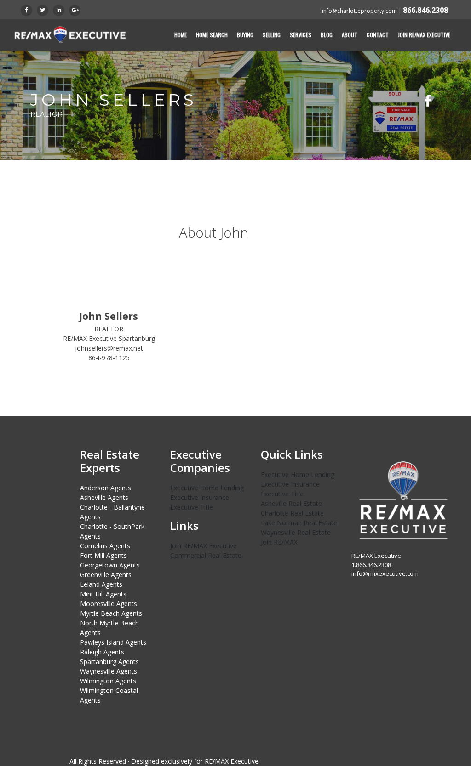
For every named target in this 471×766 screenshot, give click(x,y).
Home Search (212, 35)
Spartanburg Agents (109, 661)
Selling (272, 35)
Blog (327, 35)
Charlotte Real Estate (292, 513)
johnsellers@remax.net (109, 348)
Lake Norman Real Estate (299, 522)
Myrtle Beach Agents (111, 613)
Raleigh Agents (102, 651)
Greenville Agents (106, 574)
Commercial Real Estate (205, 555)
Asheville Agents (104, 497)
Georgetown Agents (110, 565)
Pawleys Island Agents (113, 642)
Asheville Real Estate (291, 503)
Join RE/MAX (279, 542)
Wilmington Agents (108, 680)
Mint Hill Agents (103, 594)
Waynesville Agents (108, 671)
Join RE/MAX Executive (424, 35)
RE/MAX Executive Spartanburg (109, 338)
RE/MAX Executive (231, 761)
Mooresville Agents (108, 603)
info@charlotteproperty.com (359, 11)
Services (300, 35)
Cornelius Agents (105, 545)
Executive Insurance (199, 497)
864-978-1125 (109, 357)
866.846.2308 (425, 10)
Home (180, 35)
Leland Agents (101, 584)
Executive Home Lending (207, 487)
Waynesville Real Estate (296, 532)
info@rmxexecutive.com (385, 573)
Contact (378, 35)
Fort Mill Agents (103, 555)
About (349, 35)
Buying (245, 35)
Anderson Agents (105, 487)
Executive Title (191, 507)
